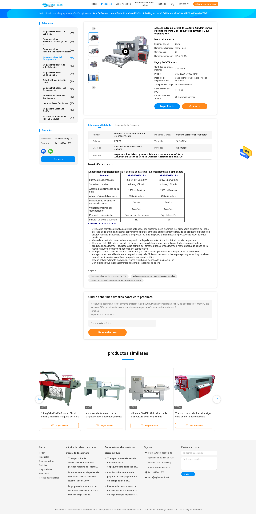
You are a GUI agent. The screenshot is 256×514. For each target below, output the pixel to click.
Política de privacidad (49, 478)
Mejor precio (167, 106)
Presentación (107, 332)
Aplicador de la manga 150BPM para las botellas (154, 276)
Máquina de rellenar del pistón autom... (58, 89)
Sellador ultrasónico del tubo (58, 81)
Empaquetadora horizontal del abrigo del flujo (120, 450)
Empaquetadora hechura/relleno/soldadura (58, 50)
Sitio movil (44, 473)
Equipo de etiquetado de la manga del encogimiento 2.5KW (116, 280)
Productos (44, 457)
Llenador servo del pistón (58, 103)
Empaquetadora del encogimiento (58, 58)
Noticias (43, 465)
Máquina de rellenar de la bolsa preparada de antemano (81, 450)
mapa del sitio (45, 469)
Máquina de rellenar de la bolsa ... (58, 32)
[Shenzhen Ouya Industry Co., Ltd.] (51, 4)
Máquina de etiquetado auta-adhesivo (58, 66)
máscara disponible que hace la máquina (58, 117)
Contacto (58, 159)
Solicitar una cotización (206, 4)
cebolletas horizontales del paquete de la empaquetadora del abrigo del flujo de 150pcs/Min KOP (122, 477)
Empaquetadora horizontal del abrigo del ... (58, 41)
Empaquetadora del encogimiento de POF (108, 276)
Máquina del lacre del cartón (58, 110)
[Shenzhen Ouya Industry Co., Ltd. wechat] (50, 151)
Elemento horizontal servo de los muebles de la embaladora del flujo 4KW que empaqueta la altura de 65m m (122, 491)
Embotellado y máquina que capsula (58, 96)
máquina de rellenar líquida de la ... (58, 73)
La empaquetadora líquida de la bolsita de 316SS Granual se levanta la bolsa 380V (83, 476)
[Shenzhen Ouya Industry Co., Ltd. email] (43, 151)
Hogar (42, 453)
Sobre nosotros (46, 461)
